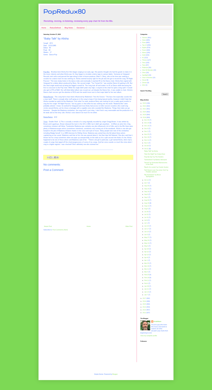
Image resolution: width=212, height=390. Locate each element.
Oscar (144, 80)
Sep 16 (146, 191)
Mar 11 (146, 269)
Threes (144, 60)
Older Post (128, 226)
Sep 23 (146, 189)
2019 (144, 114)
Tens (143, 62)
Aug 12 (146, 206)
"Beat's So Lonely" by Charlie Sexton (156, 167)
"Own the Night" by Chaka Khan (154, 154)
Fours (144, 50)
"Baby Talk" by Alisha (151, 151)
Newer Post (48, 226)
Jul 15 (146, 217)
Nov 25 (146, 134)
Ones (144, 72)
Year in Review (147, 77)
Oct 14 (146, 180)
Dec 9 (146, 128)
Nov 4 (146, 143)
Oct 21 (146, 149)
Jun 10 (146, 232)
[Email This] (48, 157)
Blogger (115, 374)
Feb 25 (146, 275)
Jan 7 (146, 295)
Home (43, 28)
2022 (144, 106)
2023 (144, 103)
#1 (143, 57)
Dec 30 (146, 120)
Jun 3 (146, 234)
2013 (144, 310)
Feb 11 (146, 280)
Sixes (144, 40)
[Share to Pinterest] (57, 157)
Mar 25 (146, 263)
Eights (144, 47)
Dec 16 (146, 126)
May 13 (147, 243)
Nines (144, 52)
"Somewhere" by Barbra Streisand (155, 160)
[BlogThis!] (50, 157)
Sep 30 (146, 186)
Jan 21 (146, 289)
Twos (144, 65)
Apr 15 (146, 255)
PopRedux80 (64, 11)
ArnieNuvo (157, 321)
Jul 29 (146, 212)
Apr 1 (146, 260)
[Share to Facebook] (55, 157)
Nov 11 (146, 140)
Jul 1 (146, 223)
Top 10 (144, 45)
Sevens (144, 37)
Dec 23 (146, 123)
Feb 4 (146, 283)
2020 (144, 112)
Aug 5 (146, 209)
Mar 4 (146, 272)
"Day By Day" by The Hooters (153, 157)
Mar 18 (146, 266)
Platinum (145, 67)
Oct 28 (146, 146)
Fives (144, 42)
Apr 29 (146, 249)
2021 (144, 109)
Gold (143, 55)
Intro (143, 85)
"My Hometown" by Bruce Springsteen (152, 175)
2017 (144, 298)
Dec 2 (146, 131)
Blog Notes (69, 28)
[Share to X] (53, 157)
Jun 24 (146, 226)
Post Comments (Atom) (60, 230)
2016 (144, 301)
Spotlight (145, 75)
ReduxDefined (55, 28)
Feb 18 (146, 277)
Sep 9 (146, 194)
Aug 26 (146, 200)
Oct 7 (146, 183)
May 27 (147, 237)
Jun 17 (146, 229)
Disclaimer (81, 28)
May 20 (147, 240)
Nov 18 (146, 137)
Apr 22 (146, 252)
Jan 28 (146, 286)
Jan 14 (146, 292)
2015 (144, 304)
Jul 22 (146, 214)
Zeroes (144, 82)
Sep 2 (146, 197)
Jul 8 (146, 220)
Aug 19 (146, 203)
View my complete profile (148, 336)
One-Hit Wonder (147, 70)
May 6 (146, 246)
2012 (144, 313)
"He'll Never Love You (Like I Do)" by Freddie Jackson (156, 171)
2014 (144, 307)
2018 (144, 117)
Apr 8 (146, 257)
